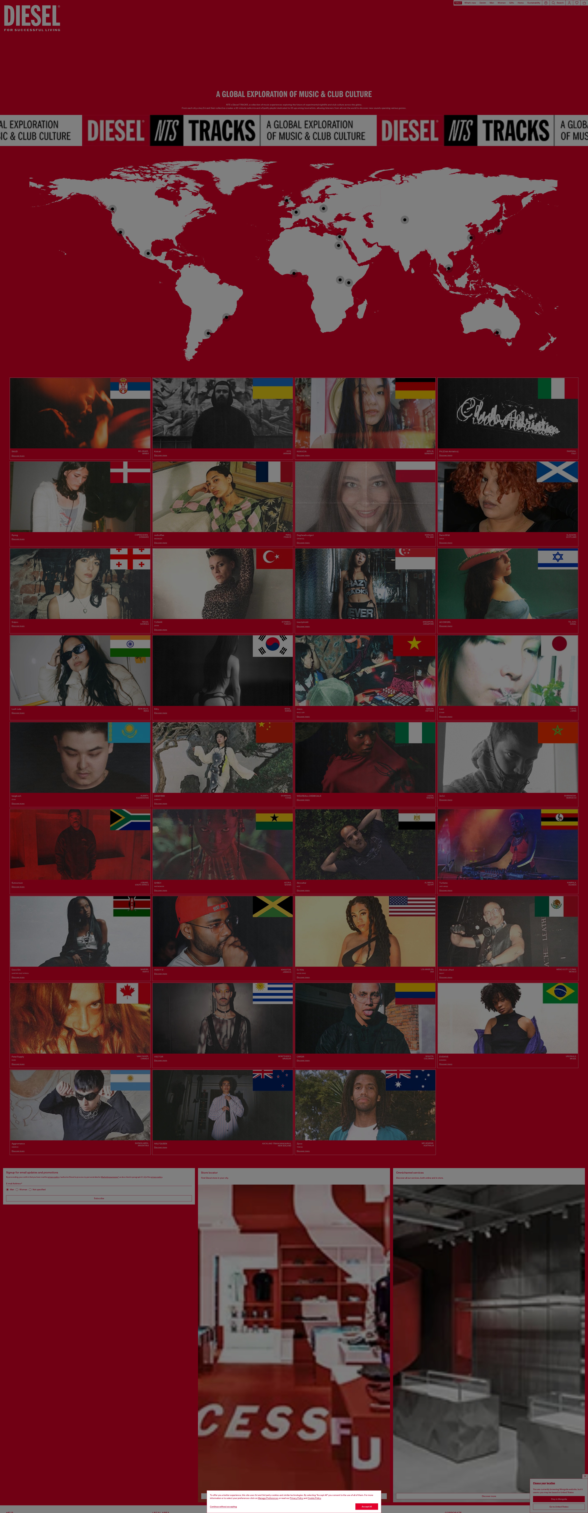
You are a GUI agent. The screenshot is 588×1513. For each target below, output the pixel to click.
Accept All (367, 1506)
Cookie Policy (314, 1498)
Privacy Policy (296, 1498)
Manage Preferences (268, 1498)
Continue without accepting (223, 1506)
